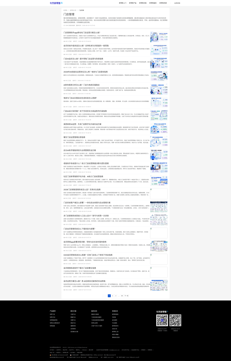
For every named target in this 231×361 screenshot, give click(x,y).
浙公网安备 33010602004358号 (60, 355)
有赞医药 (143, 350)
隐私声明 (65, 350)
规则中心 (78, 350)
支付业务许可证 (125, 350)
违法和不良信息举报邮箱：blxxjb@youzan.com (107, 350)
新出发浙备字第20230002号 (57, 357)
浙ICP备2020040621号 (110, 355)
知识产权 (71, 350)
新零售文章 (73, 10)
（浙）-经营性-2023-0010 (107, 357)
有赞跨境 (150, 350)
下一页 (126, 296)
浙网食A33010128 (93, 357)
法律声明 (58, 350)
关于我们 (52, 350)
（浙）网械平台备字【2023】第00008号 (76, 357)
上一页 (105, 296)
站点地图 (72, 352)
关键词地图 (79, 352)
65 (122, 296)
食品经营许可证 (135, 350)
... (118, 296)
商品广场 (52, 352)
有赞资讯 (58, 352)
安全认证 (84, 350)
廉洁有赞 (91, 350)
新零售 (65, 10)
